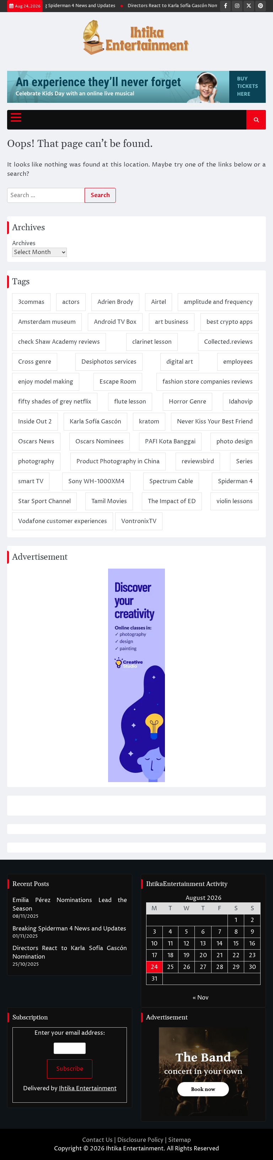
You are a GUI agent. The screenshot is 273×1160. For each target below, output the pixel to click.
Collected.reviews (228, 342)
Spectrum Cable (171, 481)
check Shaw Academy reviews (59, 342)
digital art (179, 362)
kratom (149, 422)
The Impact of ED (172, 501)
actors (71, 302)
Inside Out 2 (35, 422)
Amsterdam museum (47, 322)
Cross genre (34, 362)
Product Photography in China (118, 461)
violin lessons (234, 501)
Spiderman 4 (235, 481)
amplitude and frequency (218, 302)
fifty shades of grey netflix (54, 402)
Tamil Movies (109, 501)
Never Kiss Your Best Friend (215, 422)
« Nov (201, 998)
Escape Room (118, 382)
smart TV (30, 481)
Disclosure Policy (140, 1140)
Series (244, 461)
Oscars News (36, 441)
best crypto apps (230, 322)
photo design (234, 441)
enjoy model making (45, 382)
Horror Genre (187, 402)
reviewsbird (198, 461)
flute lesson (130, 402)
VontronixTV (138, 521)
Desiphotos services (108, 362)
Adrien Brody (115, 302)
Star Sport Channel (44, 501)
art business (171, 322)
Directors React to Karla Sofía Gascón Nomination (173, 6)
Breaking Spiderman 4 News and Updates (65, 6)
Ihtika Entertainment (88, 1088)
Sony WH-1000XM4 (96, 481)
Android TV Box (115, 322)
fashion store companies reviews (207, 382)
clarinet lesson (152, 342)
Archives (24, 243)
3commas (31, 302)
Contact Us (97, 1140)
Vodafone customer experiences (62, 521)
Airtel (158, 302)
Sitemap (179, 1140)
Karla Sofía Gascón (95, 422)
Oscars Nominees (99, 441)
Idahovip (241, 402)
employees (238, 362)
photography (36, 461)
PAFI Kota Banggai (170, 441)
